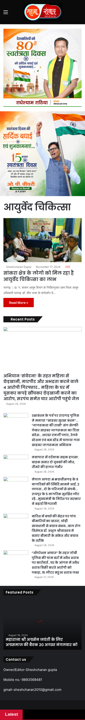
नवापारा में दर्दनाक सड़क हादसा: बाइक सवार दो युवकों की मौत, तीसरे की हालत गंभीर (55, 462)
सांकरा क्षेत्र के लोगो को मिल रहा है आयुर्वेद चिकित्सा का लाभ (38, 276)
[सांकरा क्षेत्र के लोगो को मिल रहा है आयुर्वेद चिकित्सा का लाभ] (42, 240)
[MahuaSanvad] (42, 12)
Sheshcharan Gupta (18, 267)
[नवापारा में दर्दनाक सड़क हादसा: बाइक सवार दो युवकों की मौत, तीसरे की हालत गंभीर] (15, 463)
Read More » (18, 302)
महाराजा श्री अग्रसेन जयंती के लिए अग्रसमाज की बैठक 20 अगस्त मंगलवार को (42, 642)
